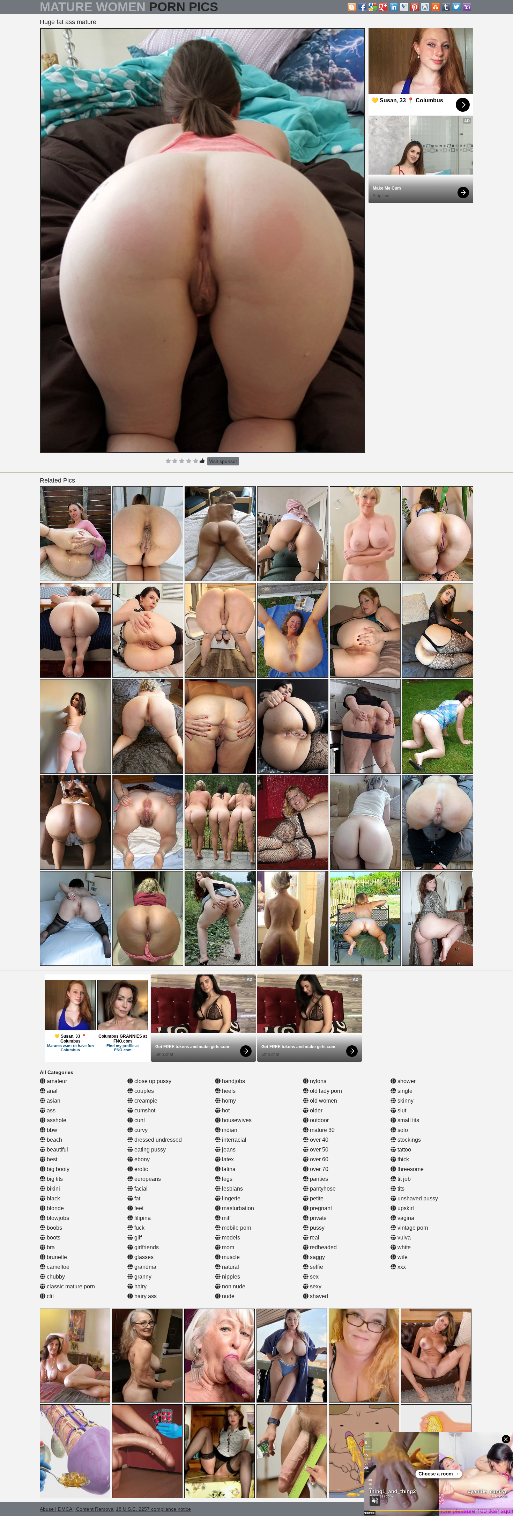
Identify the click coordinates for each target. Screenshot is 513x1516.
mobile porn (236, 1228)
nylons (317, 1081)
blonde (54, 1208)
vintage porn (412, 1228)
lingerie (230, 1198)
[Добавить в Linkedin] (393, 7)
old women (322, 1101)
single (404, 1091)
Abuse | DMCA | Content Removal (77, 1509)
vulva (403, 1238)
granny (142, 1277)
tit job (403, 1179)
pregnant (320, 1208)
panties (318, 1179)
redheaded (322, 1247)
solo (402, 1130)
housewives (236, 1120)
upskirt (405, 1208)
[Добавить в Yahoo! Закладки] (467, 7)
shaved (318, 1296)
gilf (137, 1238)
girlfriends (146, 1247)
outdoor (318, 1120)
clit (49, 1296)
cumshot (144, 1110)
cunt (139, 1120)
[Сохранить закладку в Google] (373, 7)
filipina (142, 1218)
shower (406, 1081)
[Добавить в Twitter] (456, 7)
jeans (228, 1150)
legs (226, 1179)
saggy (316, 1257)
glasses (143, 1257)
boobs (53, 1228)
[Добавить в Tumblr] (446, 7)
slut (401, 1110)
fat (136, 1198)
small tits (407, 1120)
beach (53, 1140)
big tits (54, 1179)
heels (228, 1091)
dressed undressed (157, 1140)
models (230, 1238)
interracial (233, 1140)
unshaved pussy (417, 1198)
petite (316, 1198)
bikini (52, 1189)
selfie (315, 1267)
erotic (140, 1169)
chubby (55, 1277)
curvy (140, 1130)
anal (51, 1091)
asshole (55, 1120)
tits (400, 1189)
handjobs (233, 1081)
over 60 (318, 1159)
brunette (56, 1257)
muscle (230, 1257)
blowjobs (57, 1218)
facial (140, 1189)
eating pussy (149, 1150)
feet (138, 1208)
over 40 (318, 1140)
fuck (138, 1228)
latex (227, 1159)
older (315, 1110)
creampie (145, 1101)
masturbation (237, 1208)
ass (50, 1110)
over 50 (318, 1150)
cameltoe (57, 1267)
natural (230, 1267)
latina (228, 1169)
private (317, 1218)
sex (313, 1277)
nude (228, 1296)
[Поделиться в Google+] (383, 7)
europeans (147, 1179)
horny (228, 1101)
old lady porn (325, 1091)
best (51, 1159)
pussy (316, 1228)
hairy (140, 1286)
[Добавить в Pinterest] (414, 7)
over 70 (318, 1169)
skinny (405, 1101)
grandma (144, 1267)
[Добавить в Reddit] (425, 7)
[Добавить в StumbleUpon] (435, 7)
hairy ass (145, 1296)
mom (227, 1247)
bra (50, 1247)
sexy (314, 1286)
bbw (51, 1130)
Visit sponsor (223, 461)
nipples (230, 1277)
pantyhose (322, 1189)
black (52, 1198)
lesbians (232, 1189)
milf (226, 1218)
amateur (56, 1081)
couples (143, 1091)
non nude (233, 1286)
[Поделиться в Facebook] (362, 7)
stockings (408, 1140)
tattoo (403, 1150)
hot (225, 1110)
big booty (57, 1169)
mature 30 (321, 1130)
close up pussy (152, 1081)
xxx (401, 1267)
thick (402, 1159)
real (313, 1238)
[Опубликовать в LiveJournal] (404, 7)
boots (52, 1238)
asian (52, 1101)
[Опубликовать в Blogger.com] (352, 7)
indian (229, 1130)
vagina (405, 1218)
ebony (141, 1159)
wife (402, 1257)
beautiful (56, 1150)
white (403, 1247)
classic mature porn (70, 1286)
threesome (410, 1169)
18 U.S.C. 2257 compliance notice (153, 1509)
